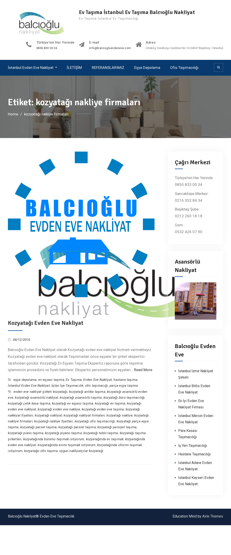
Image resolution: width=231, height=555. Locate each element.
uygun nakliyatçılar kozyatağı (81, 451)
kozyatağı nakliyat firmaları (84, 415)
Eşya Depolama (147, 67)
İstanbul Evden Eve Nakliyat (30, 67)
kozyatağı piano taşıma (25, 433)
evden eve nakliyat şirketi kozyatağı (40, 392)
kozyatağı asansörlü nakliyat (36, 398)
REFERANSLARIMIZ (108, 67)
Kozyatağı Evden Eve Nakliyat (45, 323)
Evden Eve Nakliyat (97, 380)
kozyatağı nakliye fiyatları (53, 421)
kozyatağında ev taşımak (105, 439)
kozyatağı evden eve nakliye (59, 409)
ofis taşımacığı (96, 386)
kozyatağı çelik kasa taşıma (29, 403)
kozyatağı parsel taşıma (38, 427)
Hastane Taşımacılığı (194, 454)
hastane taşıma (125, 380)
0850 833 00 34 (46, 48)
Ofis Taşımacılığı (184, 67)
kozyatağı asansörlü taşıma (81, 398)
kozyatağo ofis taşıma (41, 451)
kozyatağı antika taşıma (87, 392)
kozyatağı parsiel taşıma (77, 427)
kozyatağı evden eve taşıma (103, 409)
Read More (143, 370)
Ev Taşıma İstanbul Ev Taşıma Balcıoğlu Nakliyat (137, 12)
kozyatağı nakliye (119, 415)
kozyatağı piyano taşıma (63, 433)
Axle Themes (212, 516)
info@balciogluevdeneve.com (110, 48)
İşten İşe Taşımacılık (67, 386)
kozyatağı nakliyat (48, 415)
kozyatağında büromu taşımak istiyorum (53, 439)
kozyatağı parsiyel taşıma (116, 427)
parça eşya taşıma (124, 386)
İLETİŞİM (74, 67)
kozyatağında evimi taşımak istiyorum (66, 445)
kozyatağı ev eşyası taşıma (72, 403)
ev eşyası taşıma (51, 380)
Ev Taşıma (74, 380)
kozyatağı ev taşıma (110, 403)
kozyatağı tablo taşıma (100, 433)
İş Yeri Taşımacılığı (192, 445)
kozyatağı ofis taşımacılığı (95, 421)
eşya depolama (25, 380)
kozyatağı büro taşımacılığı (124, 398)
